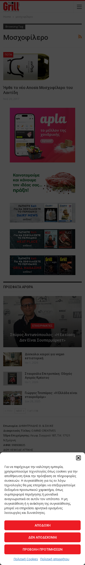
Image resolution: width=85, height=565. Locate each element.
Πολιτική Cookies (26, 559)
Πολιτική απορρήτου (54, 559)
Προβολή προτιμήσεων (43, 549)
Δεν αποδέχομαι (42, 537)
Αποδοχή (43, 525)
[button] (78, 458)
